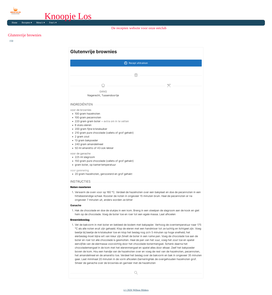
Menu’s (39, 22)
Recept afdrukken (138, 63)
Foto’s (52, 22)
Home (14, 22)
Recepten (26, 22)
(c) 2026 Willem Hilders (136, 290)
